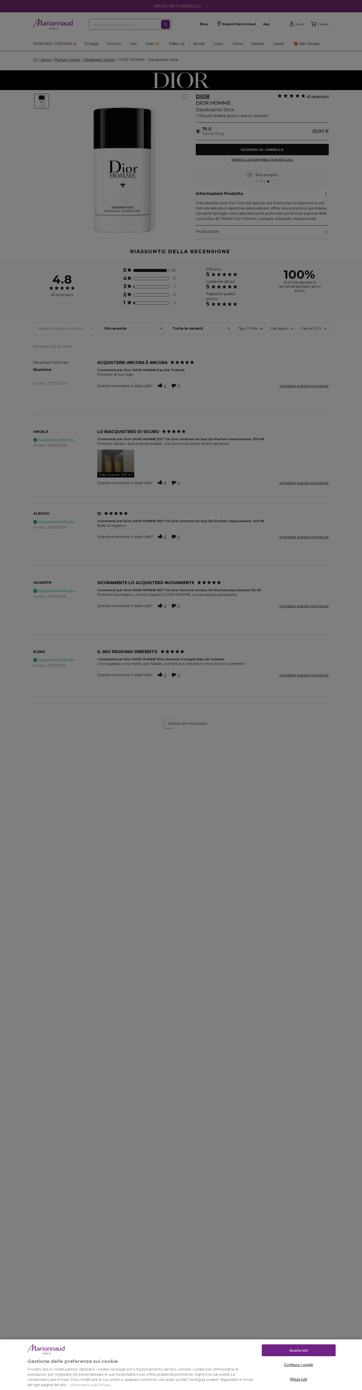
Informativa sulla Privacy (90, 1385)
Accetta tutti (298, 1350)
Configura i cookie (298, 1364)
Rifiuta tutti (298, 1378)
